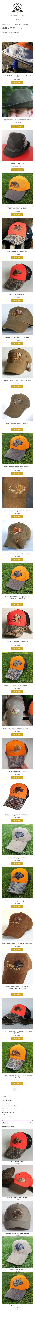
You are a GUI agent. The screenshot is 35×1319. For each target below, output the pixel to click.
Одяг (3, 1110)
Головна (4, 24)
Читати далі (17, 126)
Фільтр (5, 1122)
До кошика (17, 82)
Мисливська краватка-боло (9, 1106)
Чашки (3, 1114)
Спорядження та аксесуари (9, 1112)
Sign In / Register (13, 16)
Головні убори (5, 1104)
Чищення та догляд (7, 1116)
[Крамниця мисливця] (17, 8)
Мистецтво (5, 1108)
